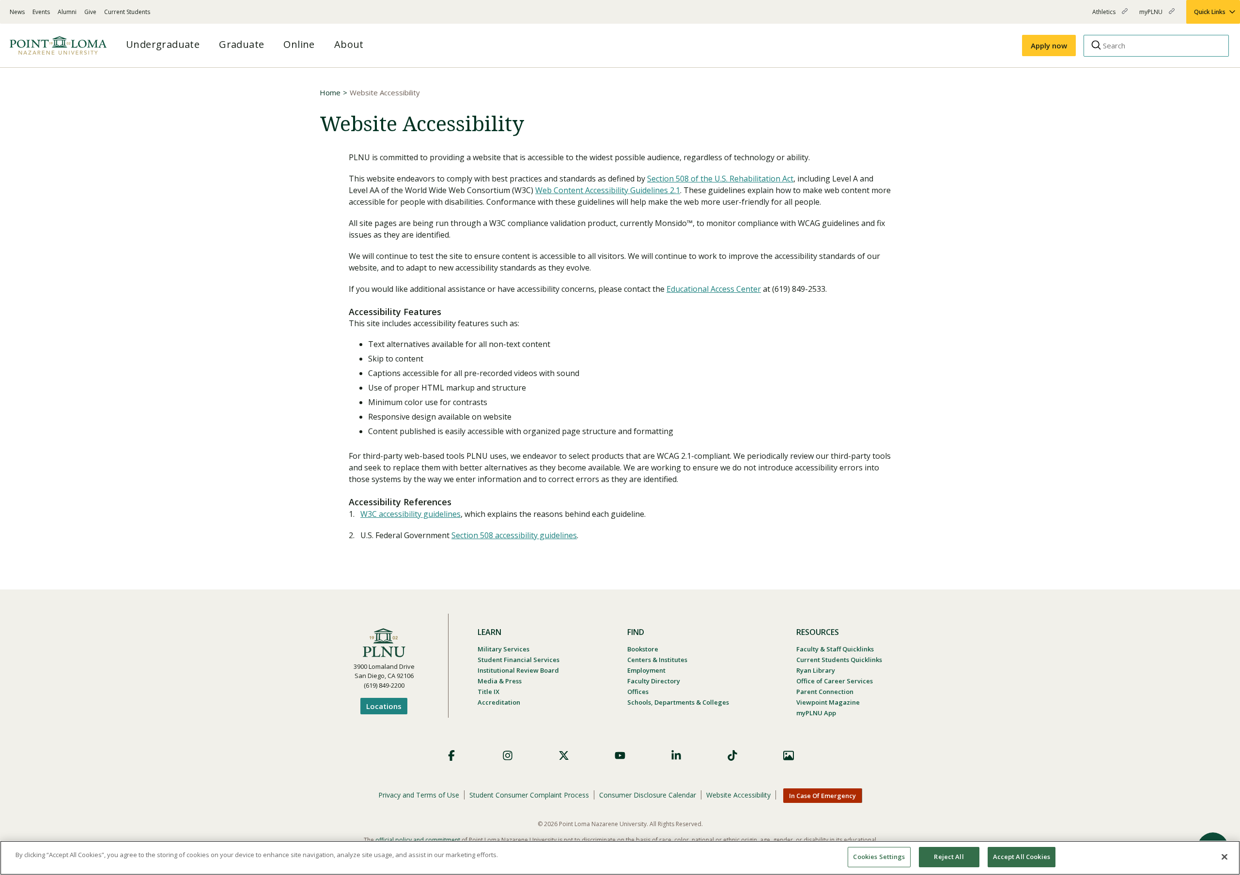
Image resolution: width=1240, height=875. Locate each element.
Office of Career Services (834, 681)
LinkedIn (676, 755)
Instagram (507, 755)
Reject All (948, 856)
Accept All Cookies (1021, 856)
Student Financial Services (518, 659)
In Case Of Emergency (822, 795)
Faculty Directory (653, 681)
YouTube (620, 755)
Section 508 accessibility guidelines (514, 535)
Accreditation (499, 702)
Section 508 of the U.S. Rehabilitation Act (720, 178)
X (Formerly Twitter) (563, 755)
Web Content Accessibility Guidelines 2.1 (607, 190)
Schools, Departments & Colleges (678, 702)
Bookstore (642, 649)
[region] (620, 858)
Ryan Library (815, 670)
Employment (646, 670)
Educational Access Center (713, 289)
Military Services (503, 649)
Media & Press (500, 681)
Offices (638, 691)
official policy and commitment (417, 840)
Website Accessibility (738, 795)
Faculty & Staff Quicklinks (835, 649)
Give (90, 12)
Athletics (1104, 16)
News (17, 12)
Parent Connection (824, 691)
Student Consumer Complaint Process (529, 795)
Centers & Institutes (657, 659)
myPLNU (1151, 16)
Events (41, 12)
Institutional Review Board (518, 670)
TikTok (732, 755)
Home (330, 92)
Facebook (451, 755)
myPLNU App (816, 713)
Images (788, 755)
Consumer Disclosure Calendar (647, 795)
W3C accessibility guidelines (410, 514)
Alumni (67, 12)
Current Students (127, 12)
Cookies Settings (879, 856)
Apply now (1049, 45)
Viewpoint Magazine (828, 702)
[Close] (1224, 856)
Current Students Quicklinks (839, 659)
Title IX (488, 691)
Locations (384, 706)
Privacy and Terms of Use (418, 795)
